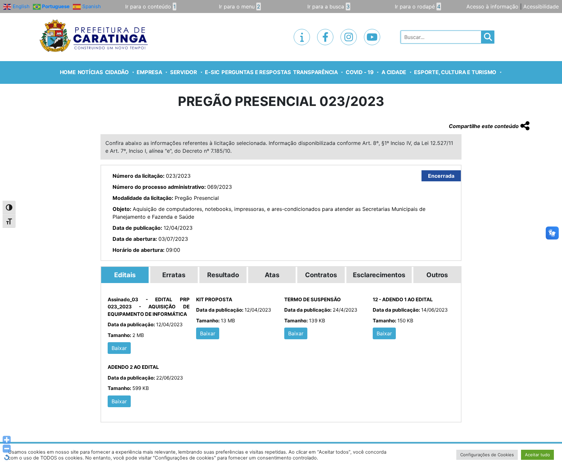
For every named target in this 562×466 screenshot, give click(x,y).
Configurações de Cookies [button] (487, 454)
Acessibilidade (541, 6)
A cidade (393, 72)
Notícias (90, 72)
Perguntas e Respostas (256, 72)
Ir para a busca (328, 6)
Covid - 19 (360, 72)
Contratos (321, 275)
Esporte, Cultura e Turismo (455, 72)
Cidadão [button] (117, 72)
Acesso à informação (492, 6)
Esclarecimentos (379, 275)
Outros (437, 275)
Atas (272, 275)
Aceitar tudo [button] (537, 454)
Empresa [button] (149, 72)
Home (68, 72)
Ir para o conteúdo (150, 6)
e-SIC (212, 72)
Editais (125, 275)
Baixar (119, 348)
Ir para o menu (239, 6)
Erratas (173, 275)
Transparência (315, 72)
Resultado (223, 275)
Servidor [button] (183, 72)
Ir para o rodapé (417, 6)
